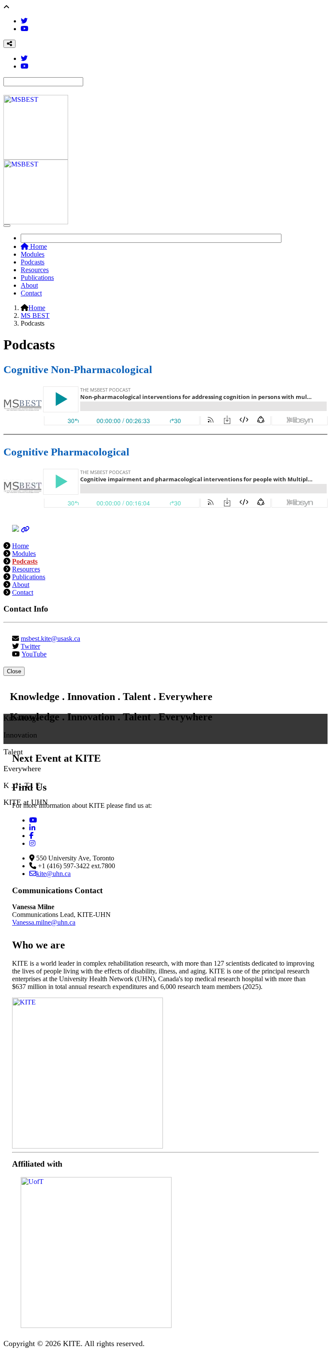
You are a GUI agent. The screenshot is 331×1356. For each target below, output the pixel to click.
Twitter (30, 646)
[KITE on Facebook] (31, 835)
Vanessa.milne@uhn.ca (43, 922)
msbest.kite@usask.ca (50, 638)
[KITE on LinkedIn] (32, 828)
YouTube (34, 654)
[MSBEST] (25, 529)
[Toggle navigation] (6, 225)
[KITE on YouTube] (33, 820)
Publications (37, 277)
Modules (32, 254)
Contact (31, 293)
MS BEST (35, 315)
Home (37, 246)
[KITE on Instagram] (32, 843)
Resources (35, 269)
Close (14, 671)
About (29, 285)
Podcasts (32, 262)
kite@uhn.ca (53, 873)
